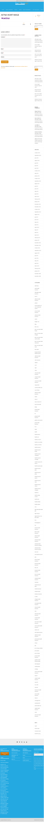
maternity (36, 582)
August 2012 (37, 214)
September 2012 (38, 211)
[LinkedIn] (24, 742)
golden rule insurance (39, 420)
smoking (36, 669)
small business (37, 666)
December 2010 (38, 242)
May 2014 (36, 173)
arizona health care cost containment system (38, 307)
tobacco (36, 697)
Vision (20, 9)
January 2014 (37, 175)
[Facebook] (17, 742)
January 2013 (37, 201)
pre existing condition (39, 648)
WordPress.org (37, 733)
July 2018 (36, 163)
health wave (37, 499)
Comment (3, 36)
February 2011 (37, 237)
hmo (35, 520)
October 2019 (37, 152)
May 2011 (36, 229)
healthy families (37, 501)
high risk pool (37, 513)
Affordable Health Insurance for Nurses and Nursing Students (39, 41)
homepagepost (37, 522)
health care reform (38, 444)
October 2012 (37, 209)
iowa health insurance (39, 554)
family (36, 406)
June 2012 (36, 219)
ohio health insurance (38, 632)
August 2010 (37, 253)
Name (2, 48)
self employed (37, 663)
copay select (37, 384)
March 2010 (37, 265)
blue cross (36, 326)
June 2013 (36, 188)
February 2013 (37, 199)
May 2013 (36, 191)
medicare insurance (38, 594)
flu (35, 413)
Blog (42, 9)
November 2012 (38, 206)
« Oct (35, 769)
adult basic (37, 285)
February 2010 (37, 268)
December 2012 (38, 204)
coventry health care (38, 387)
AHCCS (36, 296)
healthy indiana (37, 504)
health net (36, 492)
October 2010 (37, 247)
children (36, 362)
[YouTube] (27, 742)
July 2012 (36, 217)
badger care (37, 321)
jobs (35, 557)
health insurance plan (38, 465)
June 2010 (36, 258)
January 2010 (37, 271)
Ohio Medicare (25, 752)
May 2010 (36, 260)
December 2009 (38, 273)
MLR (35, 611)
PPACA (36, 643)
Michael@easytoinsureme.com (22, 0)
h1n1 (36, 426)
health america (37, 434)
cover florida (37, 390)
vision (36, 712)
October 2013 (37, 178)
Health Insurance (27, 9)
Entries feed (37, 728)
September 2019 (38, 155)
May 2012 (36, 222)
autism (36, 319)
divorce (36, 399)
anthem (36, 303)
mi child (36, 596)
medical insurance (38, 588)
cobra (36, 370)
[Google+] (22, 742)
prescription (37, 650)
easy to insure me (38, 401)
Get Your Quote (36, 9)
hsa (35, 525)
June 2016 (36, 168)
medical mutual (37, 591)
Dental (15, 9)
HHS (35, 506)
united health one (38, 705)
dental (36, 396)
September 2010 (38, 250)
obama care (37, 629)
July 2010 (36, 255)
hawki (36, 429)
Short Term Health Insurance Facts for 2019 (38, 56)
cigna (36, 367)
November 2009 (38, 276)
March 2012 (37, 227)
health (36, 431)
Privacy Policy (2, 760)
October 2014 (37, 170)
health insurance (38, 447)
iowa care (36, 551)
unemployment (37, 703)
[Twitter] (19, 742)
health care (37, 437)
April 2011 (36, 232)
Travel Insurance (9, 9)
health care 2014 (38, 439)
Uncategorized (37, 700)
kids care (36, 567)
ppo (35, 645)
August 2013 (37, 183)
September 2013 (38, 181)
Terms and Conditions (4, 762)
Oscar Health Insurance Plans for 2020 (38, 46)
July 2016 (36, 165)
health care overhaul (38, 442)
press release (37, 653)
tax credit (36, 684)
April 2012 (36, 224)
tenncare (36, 687)
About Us (13, 759)
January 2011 (37, 240)
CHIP (36, 365)
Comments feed (38, 731)
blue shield (37, 349)
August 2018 (37, 160)
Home (3, 9)
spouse (36, 675)
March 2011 (37, 235)
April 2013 (36, 193)
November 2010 (38, 245)
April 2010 (36, 263)
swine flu (36, 682)
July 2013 (36, 186)
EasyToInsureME (38, 404)
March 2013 (37, 196)
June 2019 (36, 157)
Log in (36, 725)
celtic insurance (37, 360)
